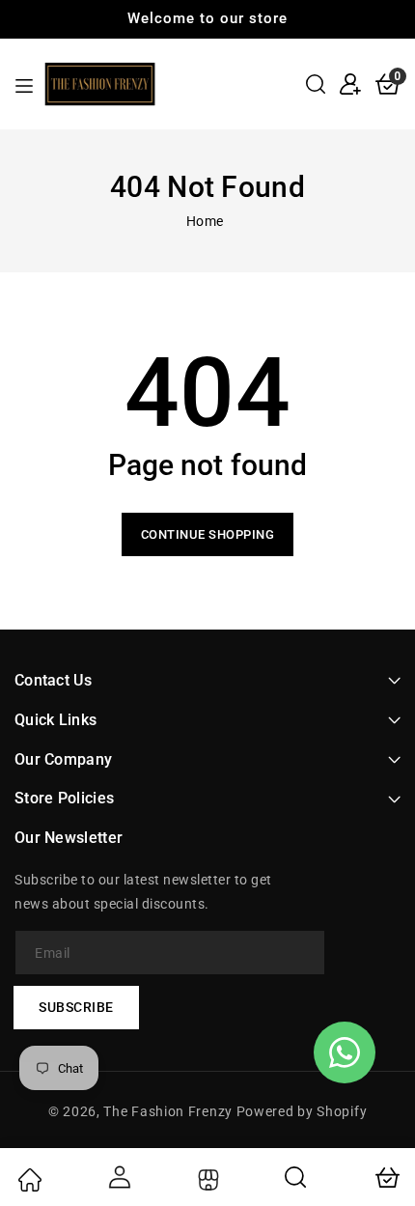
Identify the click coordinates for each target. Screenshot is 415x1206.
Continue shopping (208, 534)
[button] (315, 84)
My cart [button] (386, 1177)
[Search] (296, 1177)
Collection (206, 1179)
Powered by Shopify (302, 1111)
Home (205, 221)
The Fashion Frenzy (169, 1111)
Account (117, 1177)
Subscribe (76, 1007)
